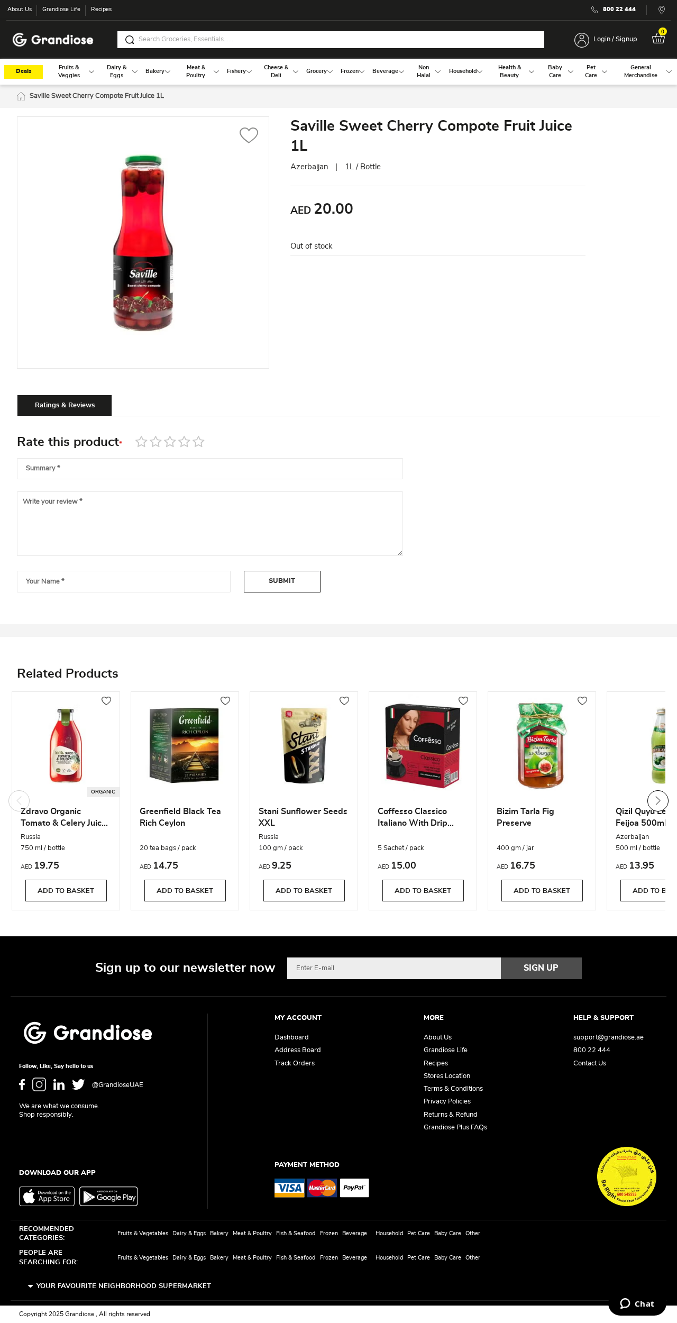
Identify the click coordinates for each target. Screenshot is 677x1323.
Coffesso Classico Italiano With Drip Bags (412, 818)
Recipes (101, 9)
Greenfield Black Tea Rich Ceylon (180, 817)
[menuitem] (69, 72)
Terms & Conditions (453, 1088)
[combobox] (330, 39)
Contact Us (589, 1063)
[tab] (64, 405)
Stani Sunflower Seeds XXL (303, 817)
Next (658, 800)
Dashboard (292, 1037)
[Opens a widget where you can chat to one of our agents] (637, 1304)
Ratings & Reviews (65, 405)
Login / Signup (615, 39)
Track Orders (295, 1063)
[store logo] (53, 39)
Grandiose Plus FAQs (455, 1127)
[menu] (338, 72)
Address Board (298, 1050)
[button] (249, 136)
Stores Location (447, 1076)
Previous (19, 800)
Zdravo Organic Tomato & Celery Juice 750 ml (63, 818)
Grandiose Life (61, 9)
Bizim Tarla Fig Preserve (525, 817)
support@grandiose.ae (608, 1037)
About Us (19, 9)
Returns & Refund (451, 1114)
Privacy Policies (447, 1101)
